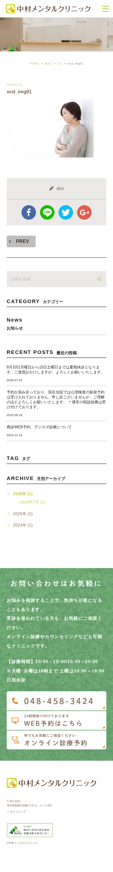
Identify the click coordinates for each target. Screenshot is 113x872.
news (15, 323)
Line (47, 212)
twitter (66, 212)
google (84, 212)
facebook (28, 212)
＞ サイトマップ (16, 811)
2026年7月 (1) (32, 502)
